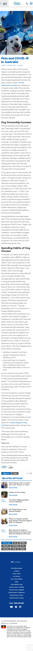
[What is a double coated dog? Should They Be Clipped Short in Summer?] (4, 521)
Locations (16, 571)
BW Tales (22, 543)
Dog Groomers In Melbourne (16, 592)
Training (22, 549)
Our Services (16, 576)
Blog (16, 581)
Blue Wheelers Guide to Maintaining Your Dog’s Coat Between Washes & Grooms (20, 532)
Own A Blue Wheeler (16, 579)
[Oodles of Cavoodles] (4, 494)
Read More (13, 488)
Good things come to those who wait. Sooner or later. (19, 484)
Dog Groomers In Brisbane (16, 590)
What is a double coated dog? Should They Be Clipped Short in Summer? (20, 520)
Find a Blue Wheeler (16, 568)
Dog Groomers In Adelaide (16, 587)
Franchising (15, 546)
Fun (23, 546)
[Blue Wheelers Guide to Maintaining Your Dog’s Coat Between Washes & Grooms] (4, 531)
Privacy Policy (16, 573)
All (15, 543)
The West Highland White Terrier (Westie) (19, 501)
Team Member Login (16, 584)
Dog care (5, 546)
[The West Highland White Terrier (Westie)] (4, 500)
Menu (31, 4)
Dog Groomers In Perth (16, 595)
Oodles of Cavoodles (17, 492)
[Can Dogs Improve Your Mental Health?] (4, 512)
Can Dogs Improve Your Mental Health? (18, 510)
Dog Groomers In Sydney (16, 598)
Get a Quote (5, 3)
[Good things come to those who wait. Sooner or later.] (4, 485)
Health (15, 473)
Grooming (6, 549)
